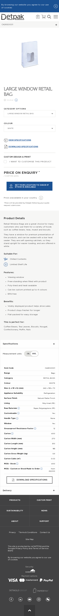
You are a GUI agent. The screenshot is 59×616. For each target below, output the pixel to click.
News (44, 511)
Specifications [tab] (10, 344)
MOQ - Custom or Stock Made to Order (22, 469)
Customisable (10, 413)
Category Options (15, 109)
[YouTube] (30, 599)
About (14, 521)
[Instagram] (39, 599)
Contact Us (45, 532)
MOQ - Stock (10, 464)
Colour (8, 123)
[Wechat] (48, 599)
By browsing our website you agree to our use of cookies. (29, 559)
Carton (7, 433)
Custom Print (44, 500)
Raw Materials (11, 408)
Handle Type (10, 418)
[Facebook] (11, 599)
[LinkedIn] (20, 599)
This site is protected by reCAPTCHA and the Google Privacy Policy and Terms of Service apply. (28, 548)
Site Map (30, 539)
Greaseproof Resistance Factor (19, 428)
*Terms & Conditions (27, 532)
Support (44, 521)
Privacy (12, 532)
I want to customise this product (30, 162)
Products (14, 500)
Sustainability (15, 511)
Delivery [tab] (7, 491)
